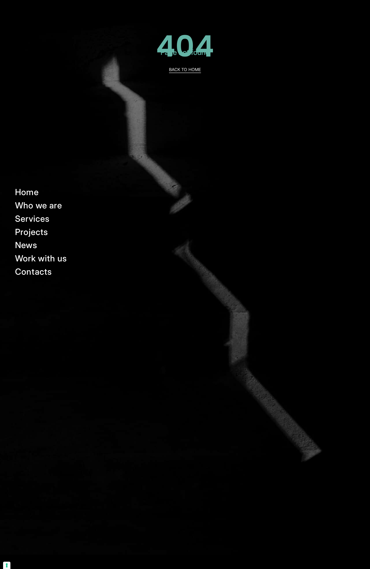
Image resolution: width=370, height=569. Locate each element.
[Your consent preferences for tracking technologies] (6, 565)
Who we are (38, 205)
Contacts (33, 271)
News (26, 245)
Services (32, 218)
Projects (31, 232)
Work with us (41, 258)
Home (27, 192)
